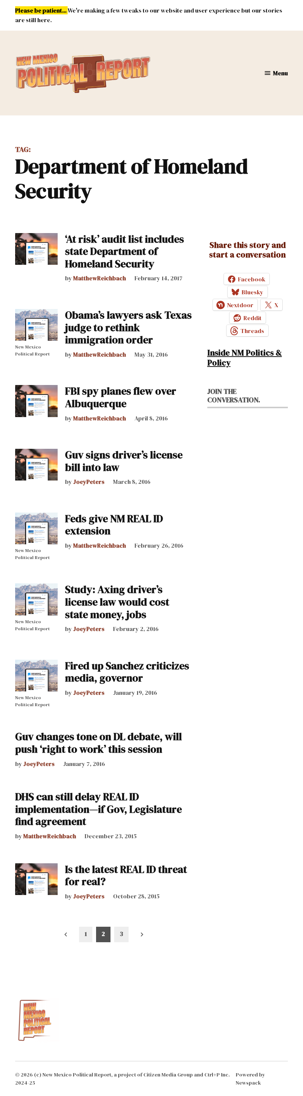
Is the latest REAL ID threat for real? (126, 875)
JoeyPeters (89, 482)
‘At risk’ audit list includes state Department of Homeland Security (124, 251)
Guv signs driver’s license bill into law (124, 461)
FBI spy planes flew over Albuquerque (120, 397)
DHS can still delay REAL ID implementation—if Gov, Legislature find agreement (98, 809)
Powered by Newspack (250, 1078)
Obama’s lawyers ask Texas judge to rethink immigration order (128, 327)
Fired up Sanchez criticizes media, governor (127, 672)
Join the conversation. (233, 395)
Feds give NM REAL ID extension (114, 524)
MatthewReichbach (99, 278)
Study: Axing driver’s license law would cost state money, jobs (117, 601)
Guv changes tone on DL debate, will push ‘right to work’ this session (98, 742)
